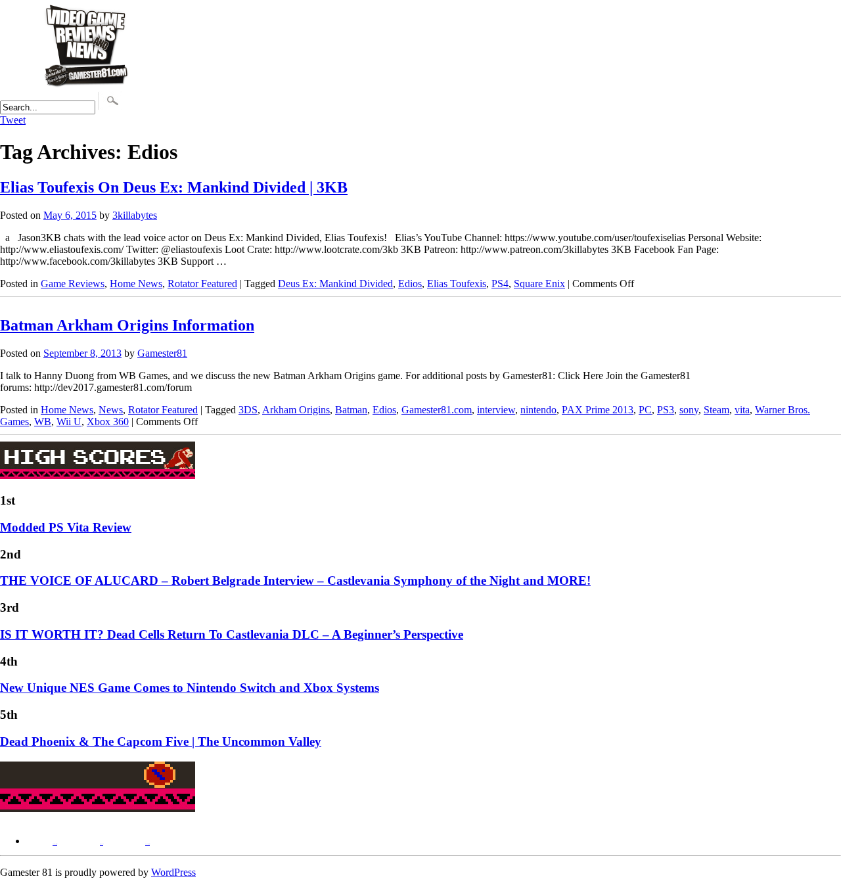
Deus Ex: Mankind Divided (335, 283)
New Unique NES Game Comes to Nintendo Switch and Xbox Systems (189, 688)
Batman (351, 409)
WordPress (173, 872)
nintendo (538, 409)
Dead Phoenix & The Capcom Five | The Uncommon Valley (160, 741)
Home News (136, 283)
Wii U (69, 421)
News (111, 409)
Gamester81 (162, 353)
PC (645, 409)
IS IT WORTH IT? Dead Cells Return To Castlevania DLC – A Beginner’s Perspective (231, 634)
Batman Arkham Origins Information (127, 325)
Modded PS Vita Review (65, 527)
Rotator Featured (202, 283)
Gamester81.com (436, 409)
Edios (410, 283)
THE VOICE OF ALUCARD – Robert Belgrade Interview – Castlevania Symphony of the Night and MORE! (295, 580)
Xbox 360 (108, 421)
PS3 (665, 409)
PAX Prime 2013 (597, 409)
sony (688, 409)
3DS (248, 409)
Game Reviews (72, 283)
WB (42, 421)
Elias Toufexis (456, 283)
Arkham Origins (296, 409)
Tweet (13, 119)
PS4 (500, 283)
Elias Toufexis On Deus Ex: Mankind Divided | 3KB (174, 187)
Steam (716, 409)
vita (742, 409)
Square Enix (539, 283)
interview (496, 409)
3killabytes (134, 215)
